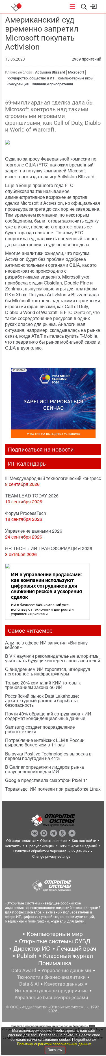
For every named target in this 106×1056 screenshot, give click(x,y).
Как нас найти (84, 841)
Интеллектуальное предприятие (51, 990)
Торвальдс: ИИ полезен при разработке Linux (53, 789)
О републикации (40, 846)
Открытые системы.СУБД (54, 941)
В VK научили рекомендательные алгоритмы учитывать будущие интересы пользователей (52, 658)
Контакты (13, 846)
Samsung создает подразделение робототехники (40, 729)
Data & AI (29, 984)
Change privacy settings (51, 856)
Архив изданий (84, 846)
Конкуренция (18, 84)
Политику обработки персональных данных (54, 1044)
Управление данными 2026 (33, 531)
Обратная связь (53, 841)
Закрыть (55, 1050)
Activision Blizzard (50, 72)
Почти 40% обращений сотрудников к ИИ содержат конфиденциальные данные (48, 715)
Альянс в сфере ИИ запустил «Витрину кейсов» (46, 644)
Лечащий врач (76, 948)
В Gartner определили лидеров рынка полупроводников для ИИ (44, 769)
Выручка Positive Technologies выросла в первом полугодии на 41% (48, 755)
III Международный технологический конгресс (53, 478)
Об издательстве (21, 841)
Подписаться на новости (41, 449)
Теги (63, 846)
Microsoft (76, 72)
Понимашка (54, 963)
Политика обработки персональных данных (51, 851)
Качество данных (63, 984)
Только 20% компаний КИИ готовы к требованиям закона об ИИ (43, 684)
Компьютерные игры (75, 78)
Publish (26, 956)
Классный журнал (68, 956)
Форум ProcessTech (25, 513)
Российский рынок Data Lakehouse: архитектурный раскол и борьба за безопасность (42, 700)
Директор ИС (31, 948)
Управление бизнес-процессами (51, 997)
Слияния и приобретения (52, 84)
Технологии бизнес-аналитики (51, 977)
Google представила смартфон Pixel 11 (46, 780)
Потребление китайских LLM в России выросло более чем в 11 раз (45, 742)
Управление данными (66, 970)
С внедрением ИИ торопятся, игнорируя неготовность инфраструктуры (47, 671)
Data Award (23, 970)
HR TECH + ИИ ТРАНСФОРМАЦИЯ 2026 (48, 548)
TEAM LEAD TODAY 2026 (32, 495)
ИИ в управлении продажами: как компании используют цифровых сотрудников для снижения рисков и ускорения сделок (46, 586)
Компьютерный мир (55, 934)
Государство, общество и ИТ (31, 78)
